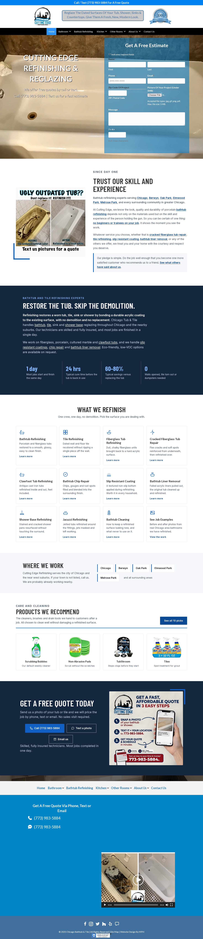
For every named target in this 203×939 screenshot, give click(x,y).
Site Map (114, 931)
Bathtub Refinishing (83, 31)
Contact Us (149, 31)
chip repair (56, 347)
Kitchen (100, 31)
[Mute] (167, 904)
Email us (63, 739)
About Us (133, 31)
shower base (74, 325)
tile (49, 325)
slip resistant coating (125, 239)
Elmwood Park (163, 568)
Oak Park (166, 198)
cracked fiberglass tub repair (167, 234)
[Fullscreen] (171, 904)
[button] (70, 31)
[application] (138, 880)
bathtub (40, 325)
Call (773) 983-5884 (29, 96)
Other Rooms (116, 31)
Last (149, 69)
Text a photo (84, 728)
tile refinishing (102, 239)
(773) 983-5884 (47, 818)
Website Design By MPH (132, 931)
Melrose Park (108, 202)
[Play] (105, 904)
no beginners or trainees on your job (116, 223)
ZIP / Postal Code (116, 98)
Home (51, 31)
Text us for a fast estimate (67, 96)
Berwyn (154, 198)
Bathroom (63, 31)
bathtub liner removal (153, 239)
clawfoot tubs (108, 342)
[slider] (136, 905)
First (110, 69)
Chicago (142, 198)
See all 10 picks (173, 620)
